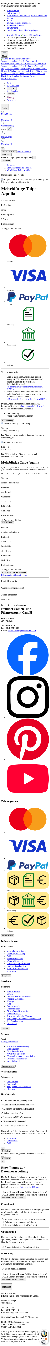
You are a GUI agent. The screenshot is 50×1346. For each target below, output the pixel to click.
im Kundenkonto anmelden (19, 23)
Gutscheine (12, 100)
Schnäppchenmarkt (15, 1021)
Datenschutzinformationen (18, 963)
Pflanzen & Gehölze (15, 999)
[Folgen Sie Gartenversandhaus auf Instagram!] (28, 717)
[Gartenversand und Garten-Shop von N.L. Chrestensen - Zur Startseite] (25, 78)
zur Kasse (6, 155)
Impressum (11, 971)
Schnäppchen (12, 91)
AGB (9, 956)
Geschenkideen (13, 1009)
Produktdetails (13, 10)
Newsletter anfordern (16, 1054)
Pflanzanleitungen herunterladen (21, 1056)
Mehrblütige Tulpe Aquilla (18, 170)
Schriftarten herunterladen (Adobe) (20, 1222)
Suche (9, 20)
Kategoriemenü (13, 13)
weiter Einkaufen (9, 152)
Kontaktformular (14, 1061)
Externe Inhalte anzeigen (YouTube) (20, 1225)
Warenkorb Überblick (16, 25)
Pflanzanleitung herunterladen (14, 575)
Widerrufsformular (15, 961)
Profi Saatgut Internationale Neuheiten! (24, 1018)
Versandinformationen (16, 951)
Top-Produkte (13, 85)
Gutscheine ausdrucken (17, 1059)
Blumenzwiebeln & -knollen (19, 168)
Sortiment (12, 88)
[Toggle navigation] (9, 129)
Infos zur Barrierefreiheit (17, 968)
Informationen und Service (18, 15)
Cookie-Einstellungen (16, 966)
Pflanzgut (11, 1001)
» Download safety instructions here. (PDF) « (27, 399)
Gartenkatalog (13, 1049)
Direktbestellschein (15, 1051)
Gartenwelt (11, 1084)
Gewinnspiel (12, 1081)
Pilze (9, 1004)
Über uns (11, 1089)
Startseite (11, 165)
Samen (10, 994)
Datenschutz (12, 1140)
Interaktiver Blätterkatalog (18, 1046)
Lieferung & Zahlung (16, 953)
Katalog (10, 98)
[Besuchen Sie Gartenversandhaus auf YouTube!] (28, 796)
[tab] (28, 413)
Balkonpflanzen (14, 1013)
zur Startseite (12, 28)
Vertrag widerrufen (9, 1041)
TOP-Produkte (13, 991)
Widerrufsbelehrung (15, 958)
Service (11, 94)
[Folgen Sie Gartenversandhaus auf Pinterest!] (28, 759)
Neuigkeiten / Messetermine (19, 1086)
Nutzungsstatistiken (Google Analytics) (21, 1247)
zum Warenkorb (24, 151)
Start (9, 83)
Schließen (6, 160)
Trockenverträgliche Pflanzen (19, 1016)
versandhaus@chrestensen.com (22, 630)
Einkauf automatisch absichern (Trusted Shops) (25, 1219)
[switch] (43, 1342)
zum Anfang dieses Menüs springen (22, 30)
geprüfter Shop (14, 35)
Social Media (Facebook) (15, 1269)
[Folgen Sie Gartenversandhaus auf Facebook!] (28, 675)
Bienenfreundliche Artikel (18, 1011)
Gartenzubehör (13, 1006)
